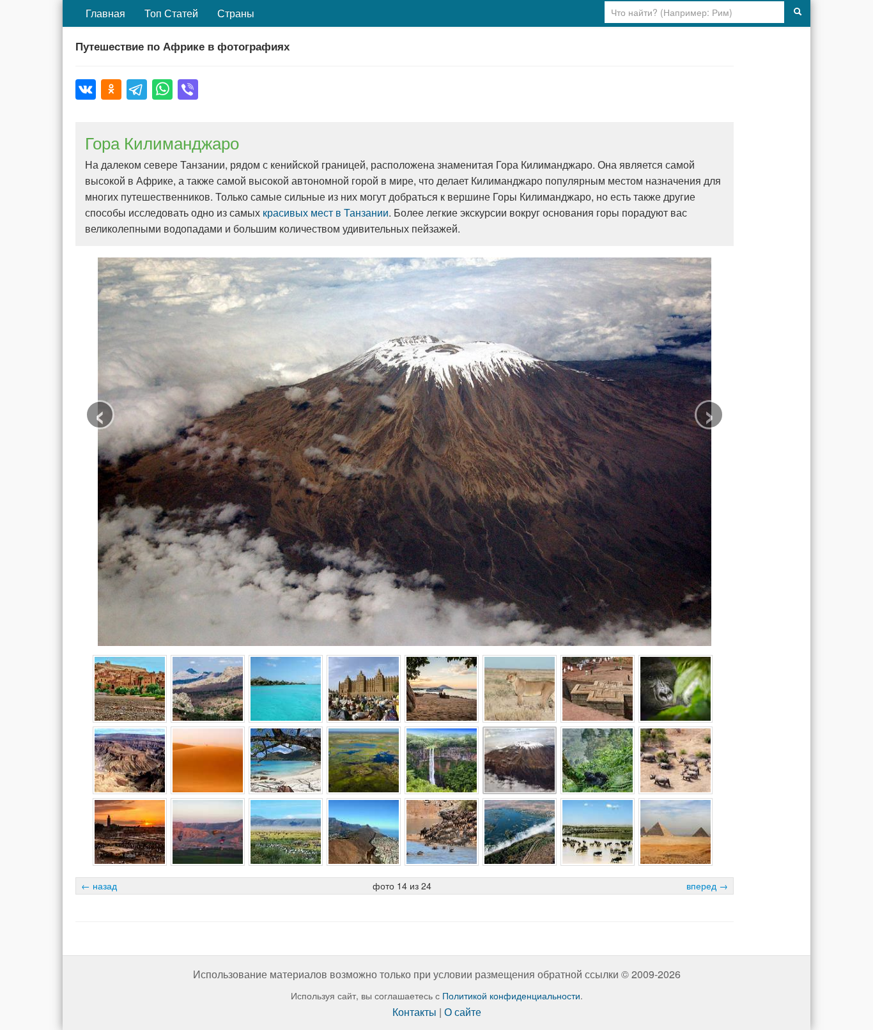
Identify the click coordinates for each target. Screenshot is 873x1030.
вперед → (707, 885)
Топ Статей (171, 13)
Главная (105, 13)
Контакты (414, 1011)
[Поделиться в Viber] (188, 89)
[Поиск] (797, 12)
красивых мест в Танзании (326, 212)
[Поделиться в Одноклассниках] (111, 89)
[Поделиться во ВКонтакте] (85, 89)
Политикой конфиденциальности (511, 995)
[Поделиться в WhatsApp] (162, 89)
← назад (99, 885)
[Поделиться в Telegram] (137, 89)
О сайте (462, 1011)
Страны (235, 13)
